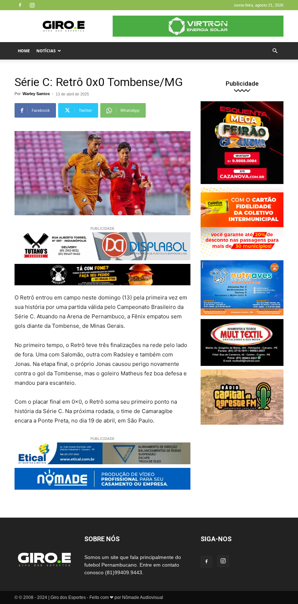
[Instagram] (32, 5)
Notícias (46, 50)
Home (24, 50)
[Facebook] (20, 5)
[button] (274, 51)
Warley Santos (36, 93)
